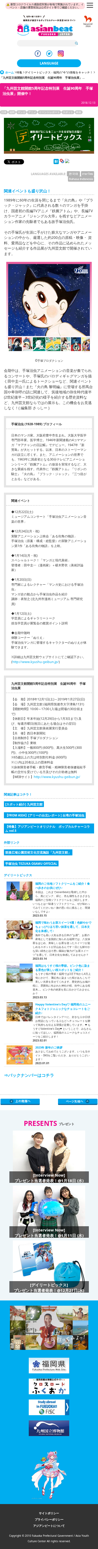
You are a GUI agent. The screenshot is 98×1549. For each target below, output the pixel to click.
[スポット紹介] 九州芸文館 (24, 804)
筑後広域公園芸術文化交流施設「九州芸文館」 (38, 852)
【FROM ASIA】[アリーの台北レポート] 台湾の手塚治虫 (44, 815)
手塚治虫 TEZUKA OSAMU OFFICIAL (31, 863)
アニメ (32, 112)
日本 (4, 112)
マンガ (21, 112)
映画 (78, 112)
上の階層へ (20, 1102)
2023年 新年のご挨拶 (48, 1047)
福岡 (12, 112)
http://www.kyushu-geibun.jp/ (35, 662)
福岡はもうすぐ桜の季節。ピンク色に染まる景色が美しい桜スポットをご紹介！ (62, 968)
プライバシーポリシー (49, 1519)
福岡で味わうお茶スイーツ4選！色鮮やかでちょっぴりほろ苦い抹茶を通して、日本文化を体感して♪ (63, 926)
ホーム (9, 72)
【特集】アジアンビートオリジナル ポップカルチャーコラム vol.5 (47, 828)
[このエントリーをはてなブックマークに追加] (56, 162)
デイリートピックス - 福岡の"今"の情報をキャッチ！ (59, 72)
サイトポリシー (49, 1513)
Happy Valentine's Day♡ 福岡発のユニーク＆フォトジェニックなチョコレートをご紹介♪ (63, 1008)
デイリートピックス (18, 875)
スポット (68, 112)
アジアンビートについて (49, 1526)
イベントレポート (49, 112)
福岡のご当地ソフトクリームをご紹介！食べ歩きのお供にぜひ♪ (62, 886)
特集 (19, 72)
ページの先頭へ (77, 1102)
